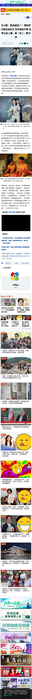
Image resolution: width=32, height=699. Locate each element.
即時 (8, 5)
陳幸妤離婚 (16, 5)
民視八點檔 (25, 263)
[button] (29, 10)
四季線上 (8, 263)
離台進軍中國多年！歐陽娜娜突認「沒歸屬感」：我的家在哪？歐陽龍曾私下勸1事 (25, 324)
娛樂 (16, 263)
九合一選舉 (26, 5)
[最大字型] (30, 17)
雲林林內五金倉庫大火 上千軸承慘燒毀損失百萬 (7, 310)
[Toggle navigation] (2, 2)
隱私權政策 (9, 695)
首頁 (3, 5)
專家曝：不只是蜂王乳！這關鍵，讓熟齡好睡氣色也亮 (23, 310)
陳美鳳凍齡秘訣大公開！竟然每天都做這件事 (5, 324)
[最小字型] (25, 17)
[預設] (28, 17)
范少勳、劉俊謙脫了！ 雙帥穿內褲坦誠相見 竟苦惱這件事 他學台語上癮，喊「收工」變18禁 (15, 255)
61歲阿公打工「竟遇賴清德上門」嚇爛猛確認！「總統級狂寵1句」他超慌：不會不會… (16, 324)
